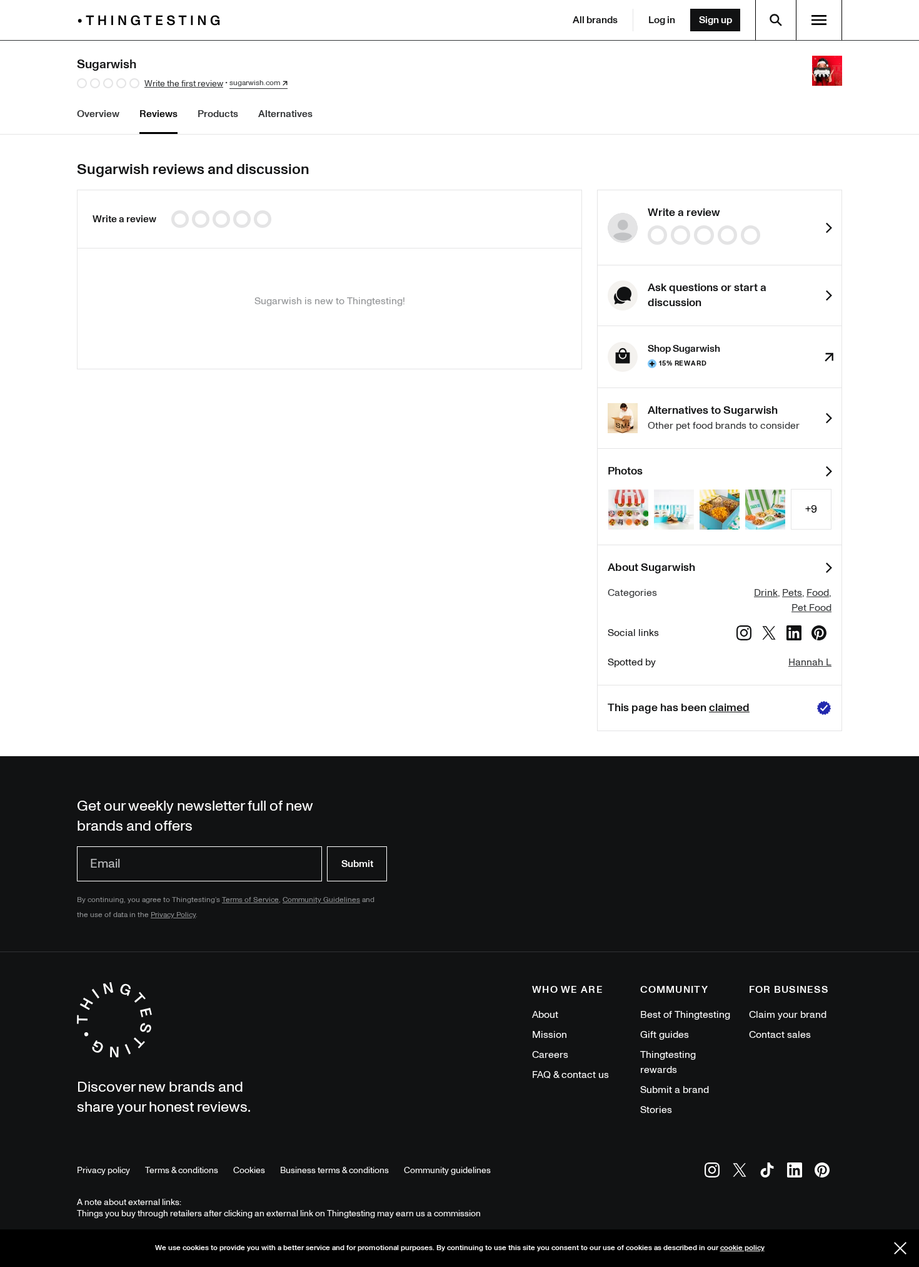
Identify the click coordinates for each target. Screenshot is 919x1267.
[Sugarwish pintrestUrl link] (818, 635)
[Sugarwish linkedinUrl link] (793, 635)
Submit (357, 864)
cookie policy (742, 1248)
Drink (766, 593)
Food (817, 593)
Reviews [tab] (158, 114)
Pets (792, 593)
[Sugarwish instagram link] (743, 635)
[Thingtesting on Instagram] (712, 1172)
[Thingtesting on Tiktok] (767, 1172)
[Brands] (152, 20)
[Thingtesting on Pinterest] (822, 1172)
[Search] (775, 20)
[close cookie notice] (900, 1248)
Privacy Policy (173, 915)
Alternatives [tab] (285, 114)
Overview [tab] (98, 114)
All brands (595, 20)
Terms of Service (250, 900)
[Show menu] (818, 20)
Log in (661, 20)
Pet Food (811, 608)
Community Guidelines (321, 900)
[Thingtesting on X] (739, 1172)
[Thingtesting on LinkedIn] (794, 1172)
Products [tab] (218, 114)
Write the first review (183, 84)
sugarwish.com (254, 83)
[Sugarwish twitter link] (768, 635)
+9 (811, 509)
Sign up (715, 20)
